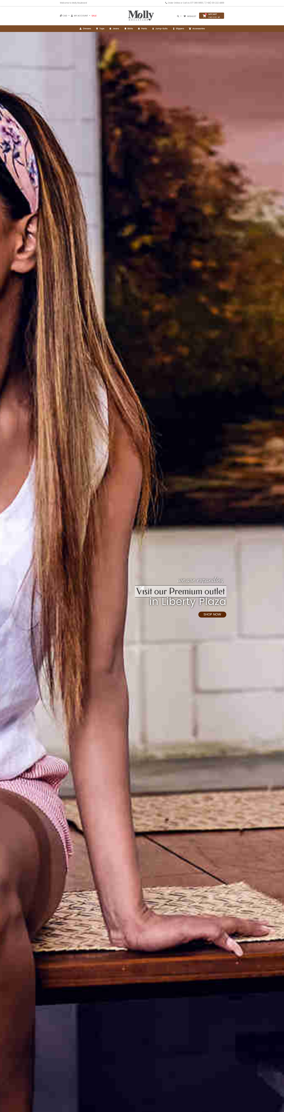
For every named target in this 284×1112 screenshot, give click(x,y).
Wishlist (192, 16)
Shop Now (71, 622)
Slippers (180, 28)
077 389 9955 (196, 3)
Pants (144, 28)
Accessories (198, 28)
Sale (94, 15)
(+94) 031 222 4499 (214, 3)
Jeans (116, 28)
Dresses (87, 28)
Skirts (130, 28)
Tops (101, 28)
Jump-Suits (161, 28)
